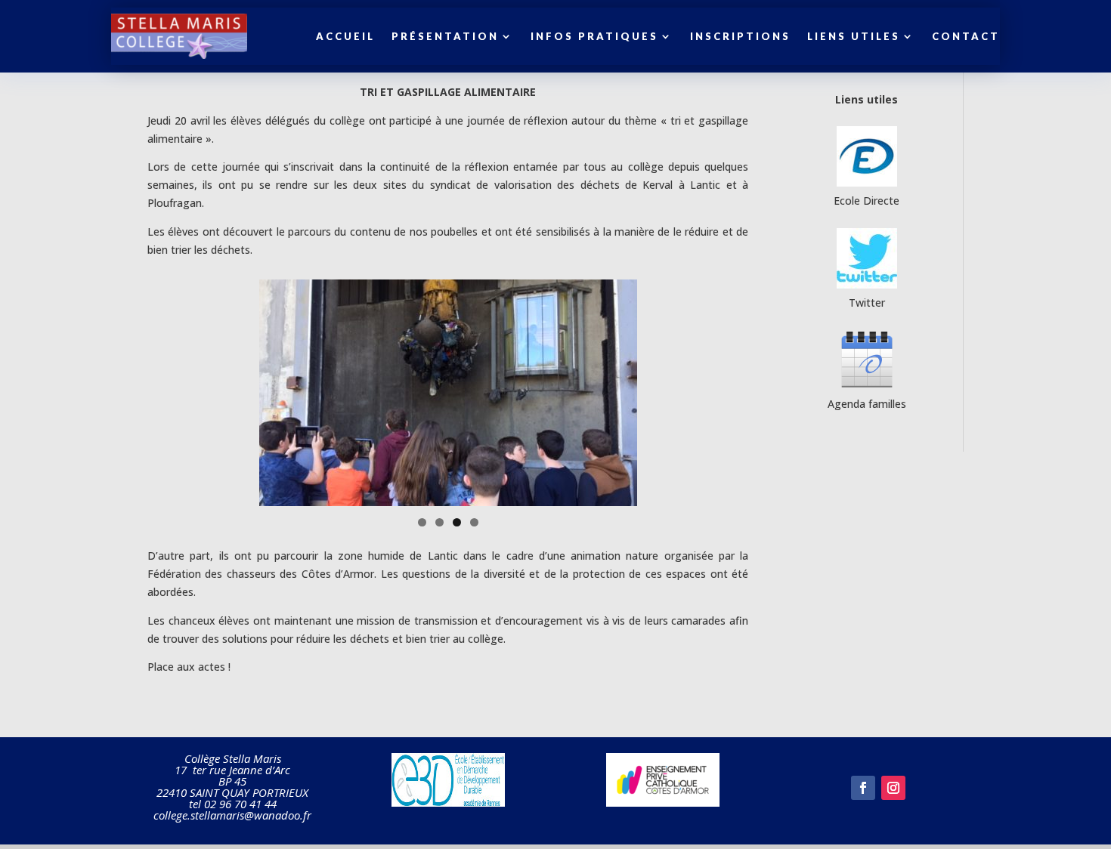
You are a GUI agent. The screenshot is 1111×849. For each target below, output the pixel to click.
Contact (966, 36)
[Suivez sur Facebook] (863, 788)
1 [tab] (422, 522)
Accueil (345, 36)
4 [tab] (474, 522)
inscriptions (740, 36)
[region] (448, 392)
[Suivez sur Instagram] (893, 788)
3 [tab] (457, 522)
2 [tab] (439, 522)
